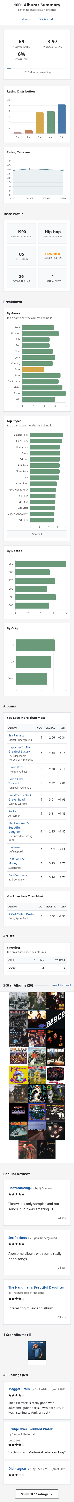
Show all (37, 534)
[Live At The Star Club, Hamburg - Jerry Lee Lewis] (55, 1056)
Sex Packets (16, 735)
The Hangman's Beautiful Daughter (18, 827)
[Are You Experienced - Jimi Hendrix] (18, 1075)
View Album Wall (61, 985)
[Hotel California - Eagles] (37, 1019)
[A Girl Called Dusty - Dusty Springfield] (37, 1350)
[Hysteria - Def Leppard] (37, 1093)
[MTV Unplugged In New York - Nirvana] (55, 1075)
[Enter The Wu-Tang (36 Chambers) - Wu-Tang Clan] (55, 1001)
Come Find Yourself (15, 781)
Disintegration (19, 1469)
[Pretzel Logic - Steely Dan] (18, 1001)
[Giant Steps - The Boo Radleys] (37, 1112)
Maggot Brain (19, 1389)
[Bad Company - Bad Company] (55, 1019)
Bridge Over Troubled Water (30, 1429)
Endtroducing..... (21, 1188)
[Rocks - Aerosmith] (18, 1112)
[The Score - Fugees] (55, 1038)
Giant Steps (16, 767)
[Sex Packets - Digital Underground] (18, 1038)
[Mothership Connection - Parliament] (18, 1131)
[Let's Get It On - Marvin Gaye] (27, 1149)
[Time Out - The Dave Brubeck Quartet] (18, 1056)
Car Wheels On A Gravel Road (19, 797)
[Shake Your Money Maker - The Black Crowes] (46, 1149)
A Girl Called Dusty (21, 914)
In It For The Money (16, 861)
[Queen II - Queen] (55, 1131)
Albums (26, 19)
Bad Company (17, 875)
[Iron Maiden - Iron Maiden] (37, 1075)
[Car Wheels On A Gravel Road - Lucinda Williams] (37, 1131)
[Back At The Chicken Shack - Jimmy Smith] (37, 1056)
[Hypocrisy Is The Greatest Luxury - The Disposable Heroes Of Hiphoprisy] (55, 1093)
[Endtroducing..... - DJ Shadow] (37, 1001)
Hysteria (14, 847)
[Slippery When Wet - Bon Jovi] (18, 1019)
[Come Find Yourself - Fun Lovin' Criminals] (55, 1112)
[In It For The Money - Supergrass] (18, 1093)
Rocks (12, 811)
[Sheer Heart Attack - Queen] (37, 1038)
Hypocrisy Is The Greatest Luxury (19, 749)
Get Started (46, 19)
